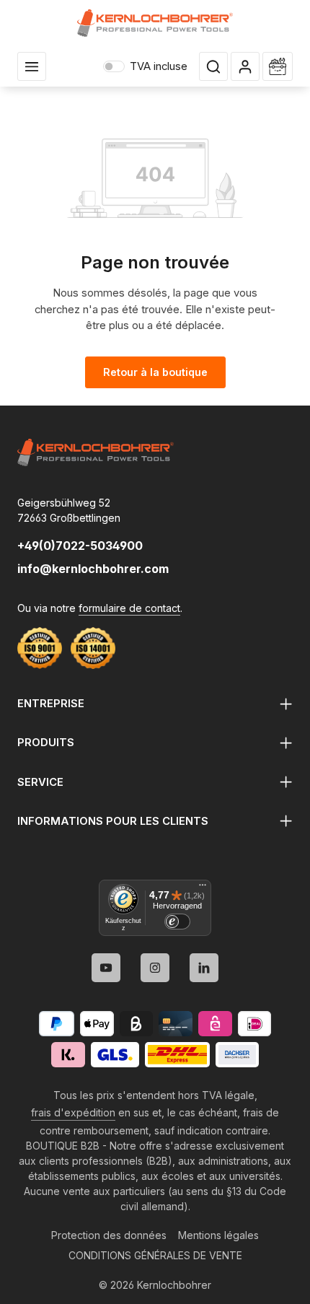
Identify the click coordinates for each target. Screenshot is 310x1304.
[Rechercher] (213, 66)
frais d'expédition (73, 1112)
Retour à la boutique (155, 372)
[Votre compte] (245, 66)
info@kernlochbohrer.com (93, 568)
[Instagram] (155, 967)
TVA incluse (145, 66)
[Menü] (202, 888)
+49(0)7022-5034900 (80, 545)
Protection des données (109, 1235)
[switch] (177, 921)
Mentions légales (218, 1235)
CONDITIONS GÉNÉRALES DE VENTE (155, 1255)
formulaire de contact (129, 608)
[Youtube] (106, 967)
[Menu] (31, 66)
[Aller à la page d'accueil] (155, 23)
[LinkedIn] (204, 967)
